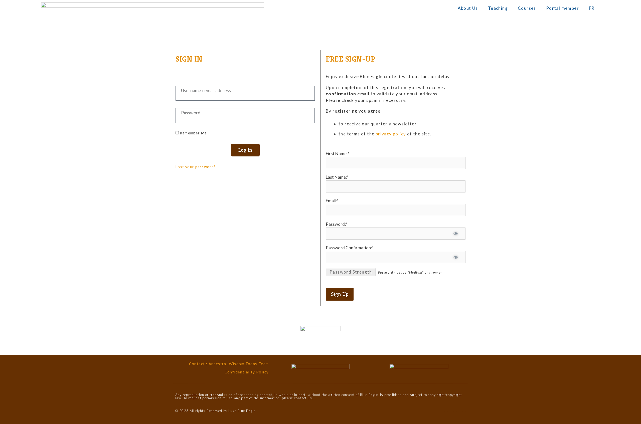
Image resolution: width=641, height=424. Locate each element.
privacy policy (391, 133)
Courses (527, 8)
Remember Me (193, 133)
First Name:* (337, 153)
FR (592, 8)
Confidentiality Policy (247, 372)
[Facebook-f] (446, 413)
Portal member (562, 8)
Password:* (337, 224)
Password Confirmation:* (350, 247)
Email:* (332, 200)
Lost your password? (196, 167)
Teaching (498, 8)
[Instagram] (455, 413)
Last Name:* (337, 177)
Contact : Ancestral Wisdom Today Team (229, 363)
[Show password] (455, 234)
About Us (468, 8)
